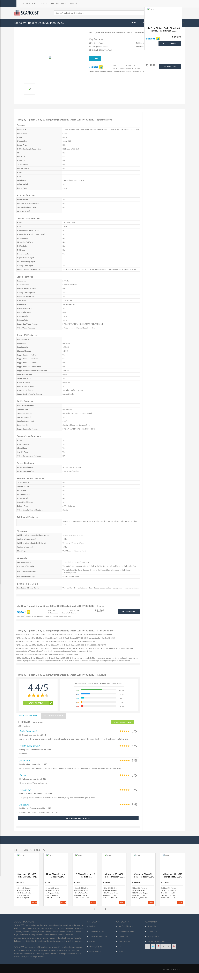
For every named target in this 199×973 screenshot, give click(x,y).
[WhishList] (81, 33)
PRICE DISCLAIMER (58, 4)
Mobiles (92, 926)
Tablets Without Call (98, 936)
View (34, 903)
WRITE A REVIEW (36, 703)
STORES (44, 4)
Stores (95, 58)
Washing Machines (126, 931)
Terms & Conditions (156, 941)
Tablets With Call (96, 931)
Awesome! (24, 804)
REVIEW (73, 4)
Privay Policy (153, 936)
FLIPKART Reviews (28, 716)
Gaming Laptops (96, 946)
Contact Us (152, 931)
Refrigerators (124, 941)
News (121, 951)
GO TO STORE (170, 66)
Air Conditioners (126, 926)
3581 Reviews (24, 726)
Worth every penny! (29, 745)
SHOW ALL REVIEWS (122, 722)
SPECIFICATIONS (29, 4)
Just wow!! (24, 760)
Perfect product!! (28, 731)
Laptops (92, 941)
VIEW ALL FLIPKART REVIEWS (78, 818)
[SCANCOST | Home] (27, 13)
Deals (121, 946)
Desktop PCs (95, 951)
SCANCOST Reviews (53, 716)
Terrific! (23, 775)
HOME (134, 23)
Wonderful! (25, 790)
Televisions (123, 936)
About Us (152, 926)
